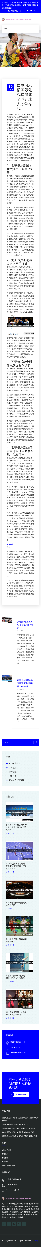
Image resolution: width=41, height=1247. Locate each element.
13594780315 (16, 1047)
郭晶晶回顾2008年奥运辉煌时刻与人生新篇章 (15, 977)
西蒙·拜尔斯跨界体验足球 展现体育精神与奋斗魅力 (25, 683)
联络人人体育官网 (16, 780)
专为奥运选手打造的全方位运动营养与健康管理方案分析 (16, 827)
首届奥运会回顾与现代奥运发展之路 (15, 1124)
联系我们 (14, 11)
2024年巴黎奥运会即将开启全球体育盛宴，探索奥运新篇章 (16, 866)
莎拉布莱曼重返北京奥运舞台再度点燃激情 (16, 1013)
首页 (15, 53)
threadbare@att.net (18, 1052)
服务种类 (13, 776)
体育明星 (13, 772)
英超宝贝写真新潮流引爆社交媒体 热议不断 (18, 1132)
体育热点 (13, 767)
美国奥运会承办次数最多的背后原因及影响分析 (19, 1136)
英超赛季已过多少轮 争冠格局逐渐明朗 (25, 625)
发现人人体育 (14, 763)
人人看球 (34, 1241)
